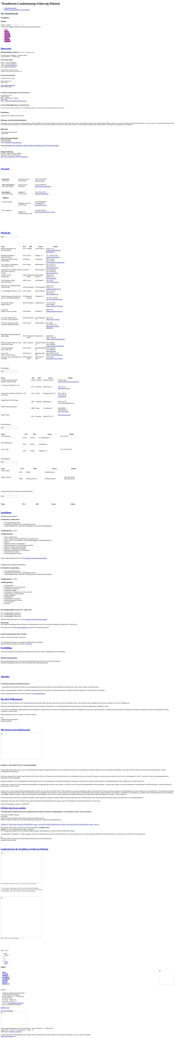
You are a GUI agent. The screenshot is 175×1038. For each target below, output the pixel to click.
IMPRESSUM (5, 1008)
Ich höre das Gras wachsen (13, 808)
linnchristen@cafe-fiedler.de (43, 186)
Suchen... (3, 25)
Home (11, 27)
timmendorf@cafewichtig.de (54, 358)
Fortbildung (7, 36)
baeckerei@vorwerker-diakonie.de (52, 327)
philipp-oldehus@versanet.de (54, 306)
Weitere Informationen (7, 1036)
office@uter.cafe (39, 181)
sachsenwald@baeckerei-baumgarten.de (53, 251)
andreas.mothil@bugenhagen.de (55, 339)
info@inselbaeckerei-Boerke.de (55, 262)
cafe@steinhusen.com (52, 282)
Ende (5, 963)
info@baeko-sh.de (63, 411)
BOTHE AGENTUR (15, 1031)
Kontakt (4, 982)
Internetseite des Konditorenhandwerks (36, 558)
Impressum (7, 40)
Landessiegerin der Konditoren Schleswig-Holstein (24, 849)
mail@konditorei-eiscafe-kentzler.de (68, 381)
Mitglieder (7, 33)
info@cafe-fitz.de (51, 278)
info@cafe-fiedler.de (52, 273)
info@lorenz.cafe (57, 355)
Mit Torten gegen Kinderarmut (15, 730)
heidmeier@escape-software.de (13, 142)
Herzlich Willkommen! (11, 699)
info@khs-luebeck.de (11, 65)
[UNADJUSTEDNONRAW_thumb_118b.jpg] (29, 824)
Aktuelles (6, 38)
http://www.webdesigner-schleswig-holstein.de (14, 156)
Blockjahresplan (22, 627)
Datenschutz (7, 41)
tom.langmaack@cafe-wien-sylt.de (45, 212)
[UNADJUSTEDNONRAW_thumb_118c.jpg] (57, 824)
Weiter (6, 962)
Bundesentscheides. (39, 693)
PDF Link (29, 644)
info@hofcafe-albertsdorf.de (54, 299)
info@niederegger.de (52, 294)
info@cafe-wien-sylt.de (53, 319)
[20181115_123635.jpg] (8, 824)
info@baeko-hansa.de (64, 415)
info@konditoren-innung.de (15, 1003)
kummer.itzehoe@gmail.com (54, 311)
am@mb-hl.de (62, 396)
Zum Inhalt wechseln (10, 8)
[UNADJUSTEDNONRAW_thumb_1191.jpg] (85, 824)
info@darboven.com (64, 388)
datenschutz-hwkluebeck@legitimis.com (15, 101)
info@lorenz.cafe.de (41, 205)
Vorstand (6, 31)
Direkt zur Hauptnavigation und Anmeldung (17, 10)
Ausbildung (7, 35)
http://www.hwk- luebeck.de (8, 85)
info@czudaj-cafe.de (52, 268)
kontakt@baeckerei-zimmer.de (55, 346)
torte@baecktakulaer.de (41, 194)
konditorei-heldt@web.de (53, 289)
